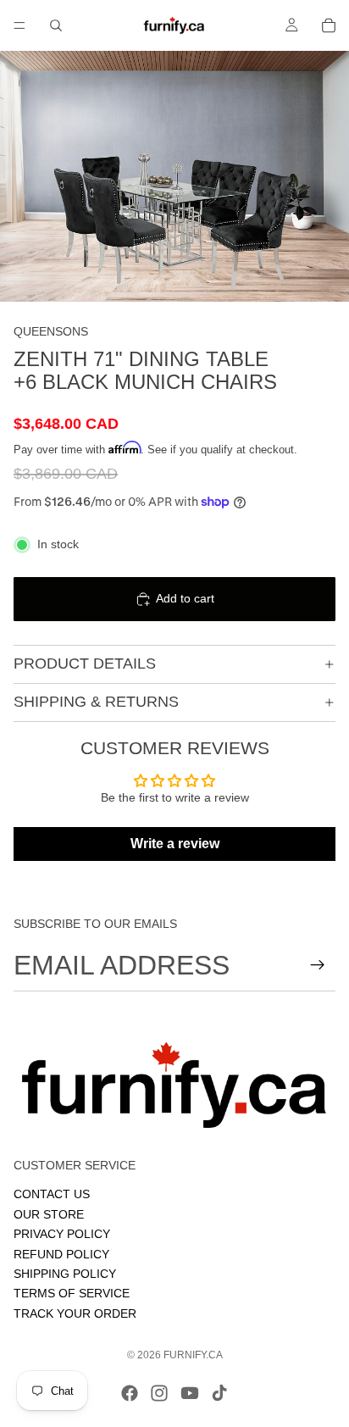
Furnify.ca (193, 1355)
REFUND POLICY (61, 1253)
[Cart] (328, 25)
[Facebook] (129, 1393)
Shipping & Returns (96, 701)
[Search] (56, 25)
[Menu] (19, 25)
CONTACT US (52, 1194)
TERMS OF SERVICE (72, 1293)
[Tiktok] (219, 1393)
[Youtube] (190, 1393)
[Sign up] (317, 965)
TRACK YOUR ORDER (75, 1312)
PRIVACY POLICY (62, 1234)
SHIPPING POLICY (65, 1273)
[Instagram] (159, 1393)
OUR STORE (49, 1213)
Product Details (85, 663)
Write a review (174, 843)
